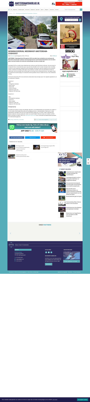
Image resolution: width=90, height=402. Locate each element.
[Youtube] (49, 252)
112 (11, 9)
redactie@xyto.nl (20, 259)
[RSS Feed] (51, 252)
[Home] (9, 9)
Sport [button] (42, 9)
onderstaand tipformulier (30, 115)
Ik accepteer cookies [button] (82, 399)
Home (10, 13)
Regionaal (33, 9)
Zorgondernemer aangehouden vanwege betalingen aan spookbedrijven (73, 173)
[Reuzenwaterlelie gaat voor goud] (62, 198)
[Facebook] (46, 252)
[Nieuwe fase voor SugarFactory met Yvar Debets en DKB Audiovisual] (62, 214)
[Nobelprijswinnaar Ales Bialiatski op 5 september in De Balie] (62, 209)
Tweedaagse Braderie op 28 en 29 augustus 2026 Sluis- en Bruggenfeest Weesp (73, 179)
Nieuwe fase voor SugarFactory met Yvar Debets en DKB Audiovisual (73, 215)
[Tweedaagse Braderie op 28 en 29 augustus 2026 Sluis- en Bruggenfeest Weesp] (62, 179)
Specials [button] (37, 9)
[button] (9, 233)
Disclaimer (70, 272)
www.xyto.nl (19, 260)
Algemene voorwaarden (62, 272)
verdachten (15, 119)
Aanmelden (48, 264)
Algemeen (15, 9)
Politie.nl (55, 55)
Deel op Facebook (17, 137)
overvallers (21, 119)
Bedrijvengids (21, 9)
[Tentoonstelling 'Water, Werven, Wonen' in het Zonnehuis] (62, 203)
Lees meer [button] (54, 399)
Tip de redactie (49, 137)
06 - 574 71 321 (37, 131)
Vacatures (52, 9)
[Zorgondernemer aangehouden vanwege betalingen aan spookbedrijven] (62, 173)
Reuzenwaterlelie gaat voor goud (74, 196)
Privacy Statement (77, 272)
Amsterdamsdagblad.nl (27, 3)
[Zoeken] (81, 10)
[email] (88, 163)
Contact (56, 9)
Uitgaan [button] (46, 9)
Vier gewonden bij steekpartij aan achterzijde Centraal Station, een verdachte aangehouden (73, 184)
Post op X (33, 137)
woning (11, 119)
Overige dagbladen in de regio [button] (70, 261)
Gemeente (27, 9)
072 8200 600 (19, 257)
